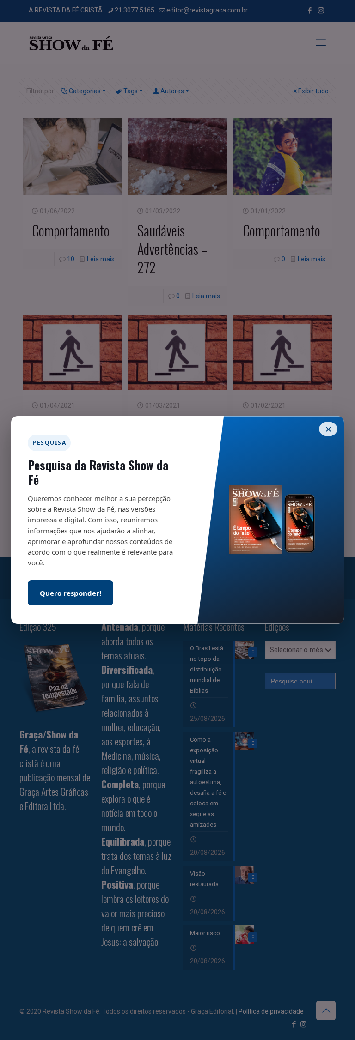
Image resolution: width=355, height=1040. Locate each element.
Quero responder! (70, 593)
